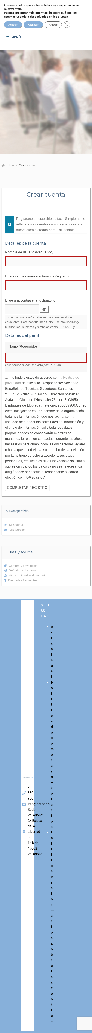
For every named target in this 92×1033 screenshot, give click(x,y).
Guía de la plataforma (23, 570)
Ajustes (53, 24)
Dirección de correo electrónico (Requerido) (38, 276)
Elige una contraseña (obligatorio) (30, 300)
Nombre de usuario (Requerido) (29, 252)
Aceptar (13, 24)
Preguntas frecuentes (22, 580)
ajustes (63, 17)
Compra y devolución (23, 565)
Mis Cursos (17, 529)
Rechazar (33, 24)
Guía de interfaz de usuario (27, 575)
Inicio (10, 165)
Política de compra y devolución (52, 754)
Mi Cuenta (16, 524)
